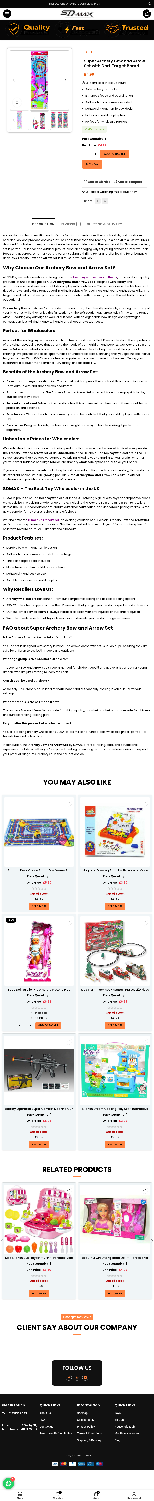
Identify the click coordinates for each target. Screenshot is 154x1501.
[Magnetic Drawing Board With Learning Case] (115, 832)
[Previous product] (86, 52)
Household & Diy (124, 1426)
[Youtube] (85, 1378)
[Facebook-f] (69, 1378)
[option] (33, 106)
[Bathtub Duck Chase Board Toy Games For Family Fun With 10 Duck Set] (39, 832)
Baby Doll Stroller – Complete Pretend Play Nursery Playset (39, 992)
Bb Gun (119, 1419)
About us (45, 1413)
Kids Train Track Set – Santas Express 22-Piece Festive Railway (115, 992)
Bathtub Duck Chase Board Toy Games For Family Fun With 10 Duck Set (39, 872)
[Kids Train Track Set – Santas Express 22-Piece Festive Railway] (115, 951)
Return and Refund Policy (56, 1433)
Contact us (46, 1426)
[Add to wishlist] (68, 802)
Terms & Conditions (89, 1433)
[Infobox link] (21, 1414)
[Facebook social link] (98, 201)
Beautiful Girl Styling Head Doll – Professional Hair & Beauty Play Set (39, 1260)
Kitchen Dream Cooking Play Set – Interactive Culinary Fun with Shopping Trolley (115, 1111)
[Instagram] (77, 1378)
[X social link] (105, 201)
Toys (117, 1413)
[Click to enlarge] (17, 102)
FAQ (42, 1419)
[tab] (43, 223)
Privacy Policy (86, 1426)
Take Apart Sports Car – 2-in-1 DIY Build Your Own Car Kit (115, 1260)
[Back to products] (91, 52)
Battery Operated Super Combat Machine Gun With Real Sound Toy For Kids (39, 1111)
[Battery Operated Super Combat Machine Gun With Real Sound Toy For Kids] (39, 1070)
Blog (117, 1440)
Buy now (92, 164)
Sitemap (82, 1413)
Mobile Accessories (126, 1433)
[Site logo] (77, 13)
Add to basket (114, 154)
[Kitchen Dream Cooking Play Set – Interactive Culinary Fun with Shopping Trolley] (115, 1070)
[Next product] (96, 52)
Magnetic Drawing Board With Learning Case (115, 870)
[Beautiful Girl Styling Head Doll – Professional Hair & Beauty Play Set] (39, 1219)
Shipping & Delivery (89, 1440)
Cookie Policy (85, 1419)
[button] (14, 80)
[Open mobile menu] (7, 14)
